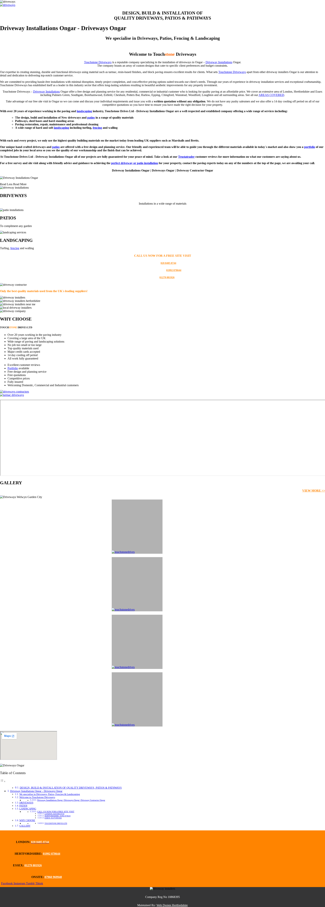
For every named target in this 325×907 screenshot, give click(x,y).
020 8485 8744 (168, 263)
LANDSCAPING (27, 808)
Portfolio (13, 368)
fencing (97, 127)
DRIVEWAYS (26, 802)
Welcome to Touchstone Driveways (37, 797)
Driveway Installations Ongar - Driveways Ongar (36, 791)
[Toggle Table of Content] (3, 781)
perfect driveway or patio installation (134, 163)
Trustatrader (186, 156)
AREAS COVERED (271, 95)
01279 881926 (167, 277)
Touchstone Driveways (98, 62)
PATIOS (23, 805)
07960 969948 (53, 877)
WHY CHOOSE (27, 820)
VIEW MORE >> (313, 490)
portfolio (309, 147)
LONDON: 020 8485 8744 (54, 814)
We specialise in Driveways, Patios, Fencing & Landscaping (49, 794)
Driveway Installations (219, 62)
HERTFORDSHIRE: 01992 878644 (58, 816)
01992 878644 (173, 270)
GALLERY (24, 825)
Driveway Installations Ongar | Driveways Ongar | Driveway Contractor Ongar (71, 800)
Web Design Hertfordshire (172, 905)
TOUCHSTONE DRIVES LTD (56, 823)
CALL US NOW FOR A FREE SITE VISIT (55, 812)
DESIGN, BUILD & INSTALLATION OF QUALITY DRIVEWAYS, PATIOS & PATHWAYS (71, 787)
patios (91, 117)
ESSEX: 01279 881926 (53, 818)
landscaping (84, 111)
